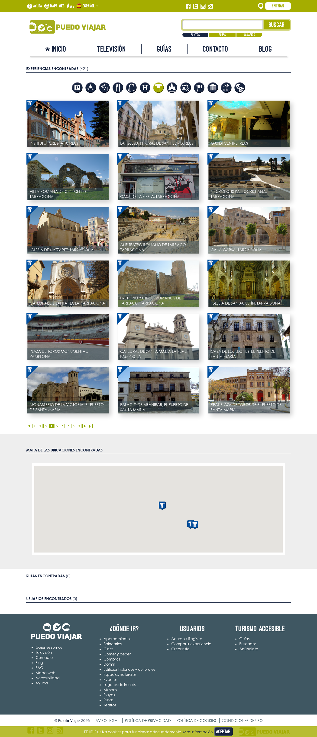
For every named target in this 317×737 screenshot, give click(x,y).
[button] (162, 506)
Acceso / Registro (186, 638)
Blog (265, 49)
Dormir (109, 664)
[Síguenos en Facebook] (188, 6)
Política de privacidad (148, 720)
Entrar (278, 6)
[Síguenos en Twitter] (195, 6)
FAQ (39, 667)
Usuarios (249, 35)
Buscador (247, 644)
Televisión (111, 49)
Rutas (222, 35)
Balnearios (113, 644)
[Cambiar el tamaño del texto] (70, 6)
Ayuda (37, 6)
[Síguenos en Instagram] (203, 6)
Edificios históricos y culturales (129, 669)
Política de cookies (196, 720)
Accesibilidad (48, 678)
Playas (109, 695)
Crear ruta (180, 649)
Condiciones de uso (242, 720)
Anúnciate (248, 649)
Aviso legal (107, 720)
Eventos (110, 679)
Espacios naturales (120, 674)
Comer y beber (117, 654)
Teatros (110, 705)
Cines (108, 649)
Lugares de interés (120, 684)
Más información (198, 732)
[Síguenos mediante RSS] (210, 6)
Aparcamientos (117, 638)
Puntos (195, 35)
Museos (110, 689)
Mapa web (57, 6)
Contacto (215, 49)
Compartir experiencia (191, 644)
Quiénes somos (49, 647)
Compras (112, 659)
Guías (164, 49)
